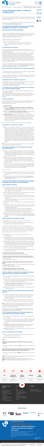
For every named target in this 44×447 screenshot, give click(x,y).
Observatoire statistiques (21, 397)
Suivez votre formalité (7, 400)
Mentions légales (26, 442)
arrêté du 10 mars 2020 (18, 356)
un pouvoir (6, 220)
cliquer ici (17, 85)
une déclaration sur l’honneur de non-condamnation (14, 324)
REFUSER (33, 444)
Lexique (17, 399)
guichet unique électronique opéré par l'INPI (13, 23)
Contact (31, 442)
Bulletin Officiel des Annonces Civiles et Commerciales (16, 359)
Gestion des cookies (38, 442)
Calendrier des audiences (21, 396)
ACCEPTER (40, 444)
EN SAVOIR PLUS (22, 445)
